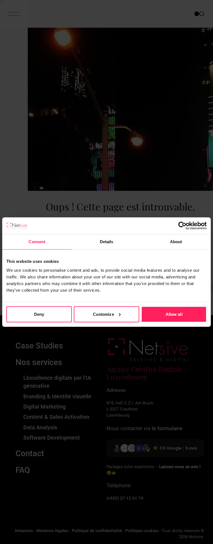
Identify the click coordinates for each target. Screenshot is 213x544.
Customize (103, 314)
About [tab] (176, 241)
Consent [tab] (37, 241)
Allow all (174, 314)
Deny (39, 314)
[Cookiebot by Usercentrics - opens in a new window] (182, 226)
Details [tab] (106, 241)
